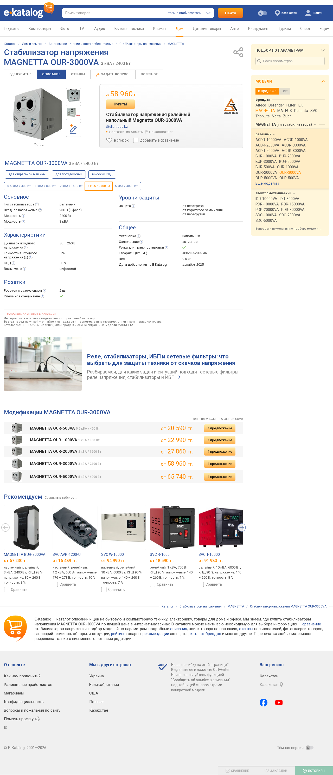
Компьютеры (40, 28)
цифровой (68, 269)
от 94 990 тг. (113, 560)
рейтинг (118, 633)
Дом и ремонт (32, 44)
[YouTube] (279, 702)
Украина (96, 676)
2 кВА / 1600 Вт (71, 186)
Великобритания (104, 684)
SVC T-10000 (209, 554)
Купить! (120, 104)
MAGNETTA (176, 44)
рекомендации (156, 633)
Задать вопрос (115, 74)
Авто (234, 28)
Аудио (99, 28)
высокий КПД (102, 174)
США (93, 693)
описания (178, 628)
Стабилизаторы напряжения (140, 44)
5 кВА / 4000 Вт (126, 186)
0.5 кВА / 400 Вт (19, 186)
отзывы (246, 628)
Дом (179, 28)
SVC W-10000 (112, 554)
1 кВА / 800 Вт (45, 186)
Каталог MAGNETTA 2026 (21, 325)
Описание (51, 74)
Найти (230, 13)
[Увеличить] (37, 114)
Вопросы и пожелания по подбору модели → (288, 228)
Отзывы (78, 74)
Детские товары (207, 28)
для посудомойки (68, 174)
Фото (64, 28)
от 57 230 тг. (16, 560)
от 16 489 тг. (65, 560)
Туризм (284, 28)
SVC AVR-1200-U (67, 554)
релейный (67, 204)
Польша (96, 701)
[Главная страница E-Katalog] (29, 13)
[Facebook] (263, 702)
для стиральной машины (27, 174)
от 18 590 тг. (162, 560)
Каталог (10, 44)
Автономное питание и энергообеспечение (80, 44)
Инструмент (258, 28)
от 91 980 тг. (210, 560)
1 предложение (220, 428)
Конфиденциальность (24, 701)
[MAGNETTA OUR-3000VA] (73, 95)
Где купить (20, 74)
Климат (159, 28)
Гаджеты (11, 28)
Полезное (149, 74)
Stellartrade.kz (117, 127)
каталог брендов (205, 633)
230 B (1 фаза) (71, 210)
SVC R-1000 (160, 554)
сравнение (311, 624)
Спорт (305, 28)
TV (82, 28)
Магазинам (14, 693)
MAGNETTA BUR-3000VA (25, 554)
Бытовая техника (129, 28)
